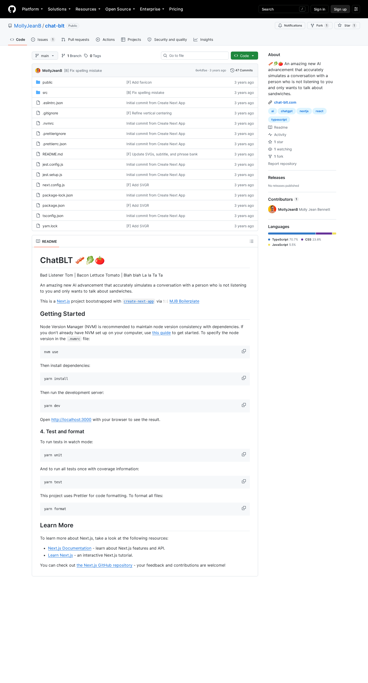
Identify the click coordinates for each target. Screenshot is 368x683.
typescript (279, 119)
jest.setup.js (52, 174)
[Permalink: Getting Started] (36, 313)
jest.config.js (53, 164)
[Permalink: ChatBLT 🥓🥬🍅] (36, 260)
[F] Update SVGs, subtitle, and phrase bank (162, 154)
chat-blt (55, 26)
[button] (244, 351)
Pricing (176, 9)
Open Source (118, 9)
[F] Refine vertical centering (149, 113)
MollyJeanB (27, 26)
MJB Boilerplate (184, 301)
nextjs (304, 111)
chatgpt (287, 111)
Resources (86, 9)
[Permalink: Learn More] (36, 525)
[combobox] (197, 55)
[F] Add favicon (139, 82)
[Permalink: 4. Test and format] (36, 431)
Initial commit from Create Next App (155, 103)
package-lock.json (58, 195)
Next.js (63, 301)
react (319, 111)
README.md (53, 154)
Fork (321, 25)
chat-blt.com (285, 102)
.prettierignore (54, 133)
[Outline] (251, 241)
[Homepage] (12, 9)
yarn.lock (50, 226)
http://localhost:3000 (71, 419)
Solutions (57, 9)
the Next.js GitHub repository (104, 565)
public (48, 82)
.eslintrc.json (53, 103)
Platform (30, 9)
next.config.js (54, 185)
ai (272, 111)
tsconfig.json (53, 215)
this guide (161, 332)
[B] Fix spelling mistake (83, 70)
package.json (54, 205)
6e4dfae (201, 70)
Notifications (293, 25)
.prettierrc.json (54, 144)
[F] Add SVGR (137, 185)
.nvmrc (48, 123)
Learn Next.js (60, 555)
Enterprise (150, 9)
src (45, 92)
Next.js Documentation (69, 548)
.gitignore (50, 113)
